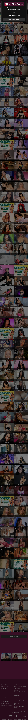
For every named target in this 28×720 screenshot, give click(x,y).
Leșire (14, 12)
